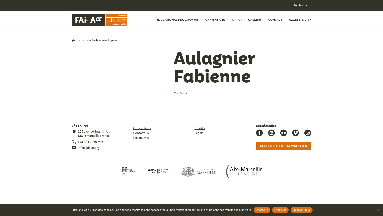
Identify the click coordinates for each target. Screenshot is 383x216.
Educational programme (177, 20)
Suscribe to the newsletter (283, 146)
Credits (199, 128)
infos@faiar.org (89, 148)
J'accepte (262, 209)
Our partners (142, 128)
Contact (275, 20)
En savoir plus (302, 209)
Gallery (255, 20)
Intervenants (84, 40)
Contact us (141, 133)
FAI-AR (237, 20)
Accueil (73, 40)
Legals (198, 133)
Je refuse (280, 209)
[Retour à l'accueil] (99, 20)
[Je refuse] (378, 210)
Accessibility (300, 20)
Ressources (141, 138)
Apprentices (215, 20)
